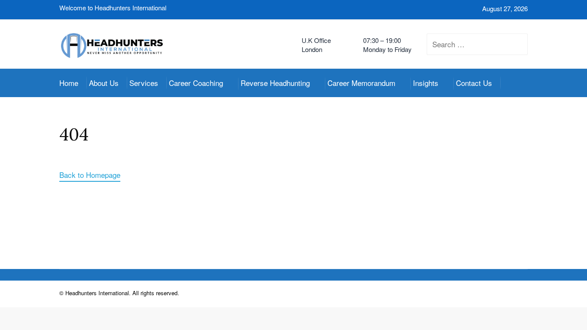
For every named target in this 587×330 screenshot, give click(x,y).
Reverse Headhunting (275, 82)
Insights (425, 82)
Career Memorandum (361, 82)
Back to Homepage (89, 174)
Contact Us (474, 82)
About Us (104, 82)
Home (68, 82)
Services (143, 82)
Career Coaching (196, 82)
